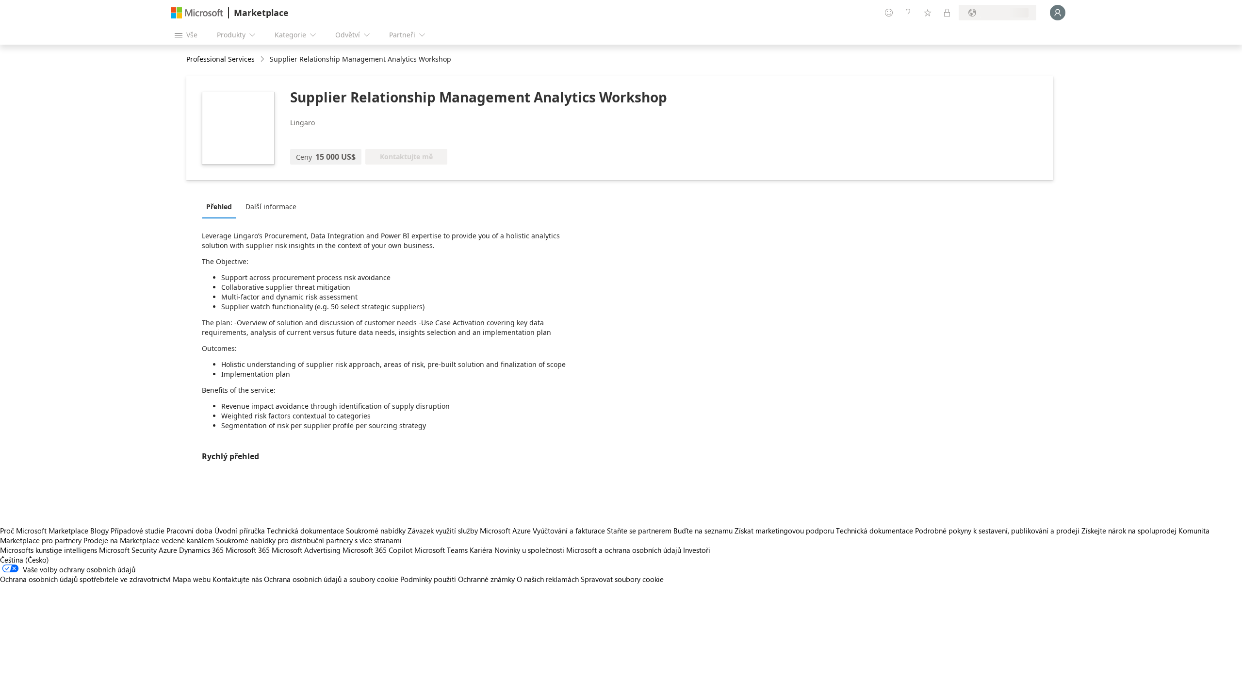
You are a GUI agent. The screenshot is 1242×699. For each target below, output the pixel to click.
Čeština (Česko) (24, 560)
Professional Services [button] (220, 59)
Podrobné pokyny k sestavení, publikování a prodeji (997, 530)
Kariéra (481, 550)
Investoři (696, 550)
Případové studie (137, 530)
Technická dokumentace (305, 530)
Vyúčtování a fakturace (569, 530)
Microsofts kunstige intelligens (48, 550)
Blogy (99, 530)
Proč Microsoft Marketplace (44, 530)
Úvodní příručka (239, 530)
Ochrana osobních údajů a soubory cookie (331, 579)
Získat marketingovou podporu (784, 530)
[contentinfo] (263, 59)
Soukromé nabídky (376, 530)
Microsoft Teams (441, 550)
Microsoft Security (128, 550)
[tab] (221, 206)
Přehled (219, 206)
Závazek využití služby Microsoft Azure (470, 530)
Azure (168, 550)
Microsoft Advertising (306, 550)
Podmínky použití (428, 579)
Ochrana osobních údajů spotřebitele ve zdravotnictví (85, 579)
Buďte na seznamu (703, 530)
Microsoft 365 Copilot (377, 550)
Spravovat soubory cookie (622, 579)
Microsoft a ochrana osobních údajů (623, 550)
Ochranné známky (486, 579)
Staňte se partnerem (639, 530)
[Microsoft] (197, 12)
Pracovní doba (189, 530)
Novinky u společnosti (529, 550)
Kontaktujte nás (237, 579)
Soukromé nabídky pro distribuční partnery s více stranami (309, 540)
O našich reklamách (548, 579)
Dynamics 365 (201, 550)
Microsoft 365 (248, 550)
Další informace (270, 206)
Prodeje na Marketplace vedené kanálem (148, 540)
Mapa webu (192, 579)
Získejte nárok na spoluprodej (1129, 530)
